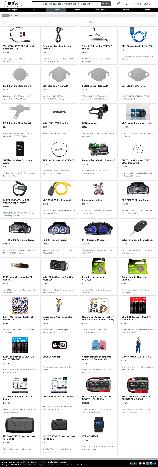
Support (76, 10)
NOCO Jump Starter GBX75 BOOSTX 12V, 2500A (136, 397)
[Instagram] (147, 463)
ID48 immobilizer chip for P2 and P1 (18, 278)
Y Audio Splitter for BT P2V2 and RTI (97, 47)
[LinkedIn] (151, 463)
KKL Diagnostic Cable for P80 (137, 46)
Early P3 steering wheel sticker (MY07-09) (19, 318)
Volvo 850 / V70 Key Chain (56, 123)
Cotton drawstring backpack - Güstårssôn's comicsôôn (97, 358)
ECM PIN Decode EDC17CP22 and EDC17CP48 (18, 358)
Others (147, 10)
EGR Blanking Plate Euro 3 (17, 123)
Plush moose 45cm (92, 200)
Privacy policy (46, 462)
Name (5, 22)
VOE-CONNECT (90, 436)
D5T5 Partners (101, 10)
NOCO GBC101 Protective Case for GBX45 (19, 437)
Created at (89, 22)
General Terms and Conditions (12, 462)
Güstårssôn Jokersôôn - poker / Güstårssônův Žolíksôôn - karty (98, 318)
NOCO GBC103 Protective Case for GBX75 (59, 437)
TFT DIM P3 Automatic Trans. (18, 240)
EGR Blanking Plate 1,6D (55, 86)
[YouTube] (143, 463)
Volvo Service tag (52, 356)
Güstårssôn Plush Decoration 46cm (58, 318)
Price (48, 22)
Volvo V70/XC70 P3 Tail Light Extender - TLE (18, 47)
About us (125, 10)
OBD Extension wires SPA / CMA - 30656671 (136, 161)
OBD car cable (89, 123)
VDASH (35, 10)
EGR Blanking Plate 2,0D (95, 86)
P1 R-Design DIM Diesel (94, 240)
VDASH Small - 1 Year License (58, 396)
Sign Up (147, 4)
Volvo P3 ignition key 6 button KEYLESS (58, 278)
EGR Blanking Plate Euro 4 (17, 86)
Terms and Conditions (32, 462)
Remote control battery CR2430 (134, 278)
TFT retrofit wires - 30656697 (58, 160)
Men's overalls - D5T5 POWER (137, 356)
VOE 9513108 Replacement (57, 200)
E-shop (56, 10)
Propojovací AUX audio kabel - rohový (58, 47)
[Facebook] (140, 463)
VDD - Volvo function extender (137, 123)
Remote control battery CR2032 (94, 278)
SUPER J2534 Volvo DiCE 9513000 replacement (16, 201)
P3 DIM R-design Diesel (55, 240)
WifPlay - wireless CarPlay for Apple (18, 161)
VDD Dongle (12, 10)
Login (138, 4)
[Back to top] (154, 463)
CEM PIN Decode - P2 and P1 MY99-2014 (136, 318)
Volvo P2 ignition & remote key (137, 240)
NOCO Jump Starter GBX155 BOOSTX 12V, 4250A (96, 397)
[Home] (13, 4)
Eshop (5, 16)
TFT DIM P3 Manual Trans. (136, 200)
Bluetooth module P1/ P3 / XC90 (98, 160)
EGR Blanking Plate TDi (134, 86)
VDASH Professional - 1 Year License (17, 397)
